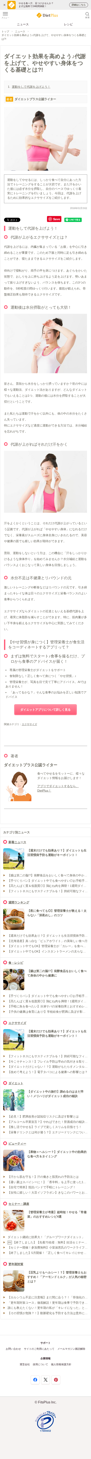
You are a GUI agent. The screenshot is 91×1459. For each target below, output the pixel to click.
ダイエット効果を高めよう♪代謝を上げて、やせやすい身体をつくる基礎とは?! (44, 37)
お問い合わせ (13, 1348)
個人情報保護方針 (61, 1364)
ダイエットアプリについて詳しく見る (45, 709)
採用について (40, 1364)
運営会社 (25, 1364)
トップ (5, 31)
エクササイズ (29, 724)
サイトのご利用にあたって (39, 1348)
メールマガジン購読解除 (71, 1348)
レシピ (68, 24)
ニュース (23, 24)
